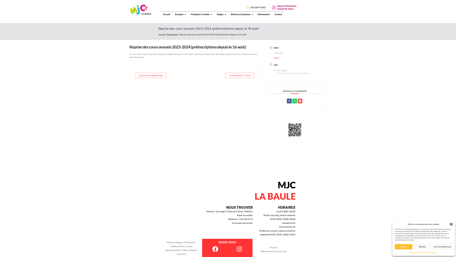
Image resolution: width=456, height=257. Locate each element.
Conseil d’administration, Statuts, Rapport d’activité (181, 250)
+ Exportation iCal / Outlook (240, 75)
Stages (220, 14)
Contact (278, 14)
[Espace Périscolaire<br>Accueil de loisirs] (274, 8)
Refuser (422, 247)
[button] (451, 224)
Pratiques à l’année (200, 14)
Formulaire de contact (242, 223)
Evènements (264, 14)
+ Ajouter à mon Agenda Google (150, 75)
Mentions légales (430, 252)
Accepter (403, 247)
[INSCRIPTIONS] (248, 7)
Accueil (166, 14)
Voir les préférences (442, 247)
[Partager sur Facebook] (289, 101)
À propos (179, 14)
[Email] (300, 101)
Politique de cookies (416, 252)
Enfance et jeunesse (240, 14)
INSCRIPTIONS (258, 7)
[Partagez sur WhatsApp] (294, 101)
